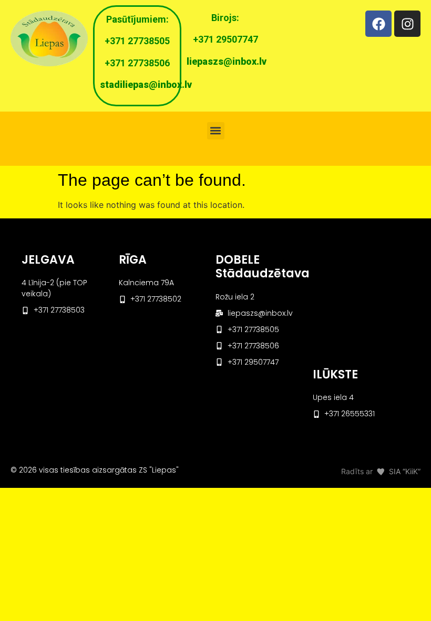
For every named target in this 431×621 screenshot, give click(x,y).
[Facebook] (378, 24)
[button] (215, 130)
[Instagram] (407, 24)
